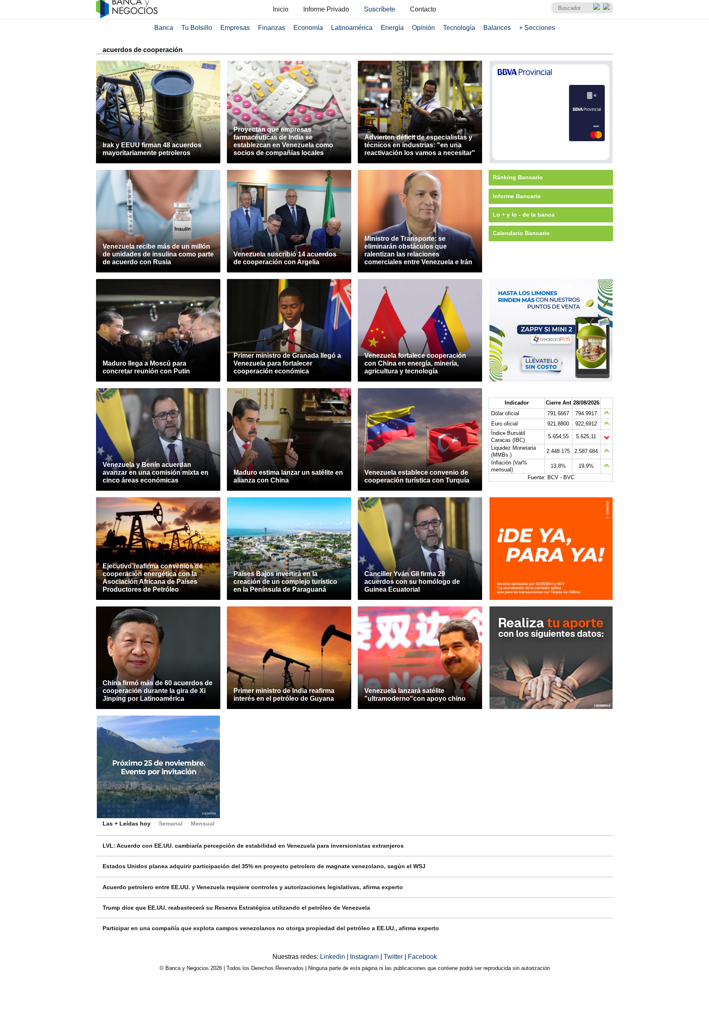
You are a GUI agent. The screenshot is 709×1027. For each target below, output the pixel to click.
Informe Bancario (517, 196)
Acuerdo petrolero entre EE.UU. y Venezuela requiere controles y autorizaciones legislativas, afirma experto (253, 887)
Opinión (423, 27)
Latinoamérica (352, 27)
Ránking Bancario (518, 177)
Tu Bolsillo (196, 27)
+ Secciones (537, 27)
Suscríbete (379, 9)
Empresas (235, 27)
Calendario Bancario (521, 233)
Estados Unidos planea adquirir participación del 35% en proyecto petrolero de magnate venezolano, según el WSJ (264, 866)
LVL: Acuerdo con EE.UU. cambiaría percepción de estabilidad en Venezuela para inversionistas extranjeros (253, 845)
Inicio (280, 9)
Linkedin (333, 956)
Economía (308, 27)
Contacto (423, 9)
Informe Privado (326, 9)
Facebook (422, 956)
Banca (163, 27)
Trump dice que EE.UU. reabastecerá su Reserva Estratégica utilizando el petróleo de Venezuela (236, 907)
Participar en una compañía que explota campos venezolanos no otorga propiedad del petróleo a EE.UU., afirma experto (271, 928)
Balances (497, 27)
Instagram (365, 956)
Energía (392, 27)
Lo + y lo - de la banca (524, 214)
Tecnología (459, 27)
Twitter (394, 956)
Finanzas (271, 27)
